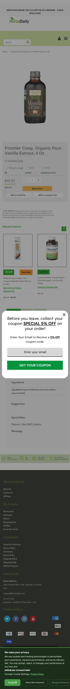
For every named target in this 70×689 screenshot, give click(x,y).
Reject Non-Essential (35, 682)
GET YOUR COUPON (35, 365)
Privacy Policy (37, 674)
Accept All (12, 682)
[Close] (64, 315)
